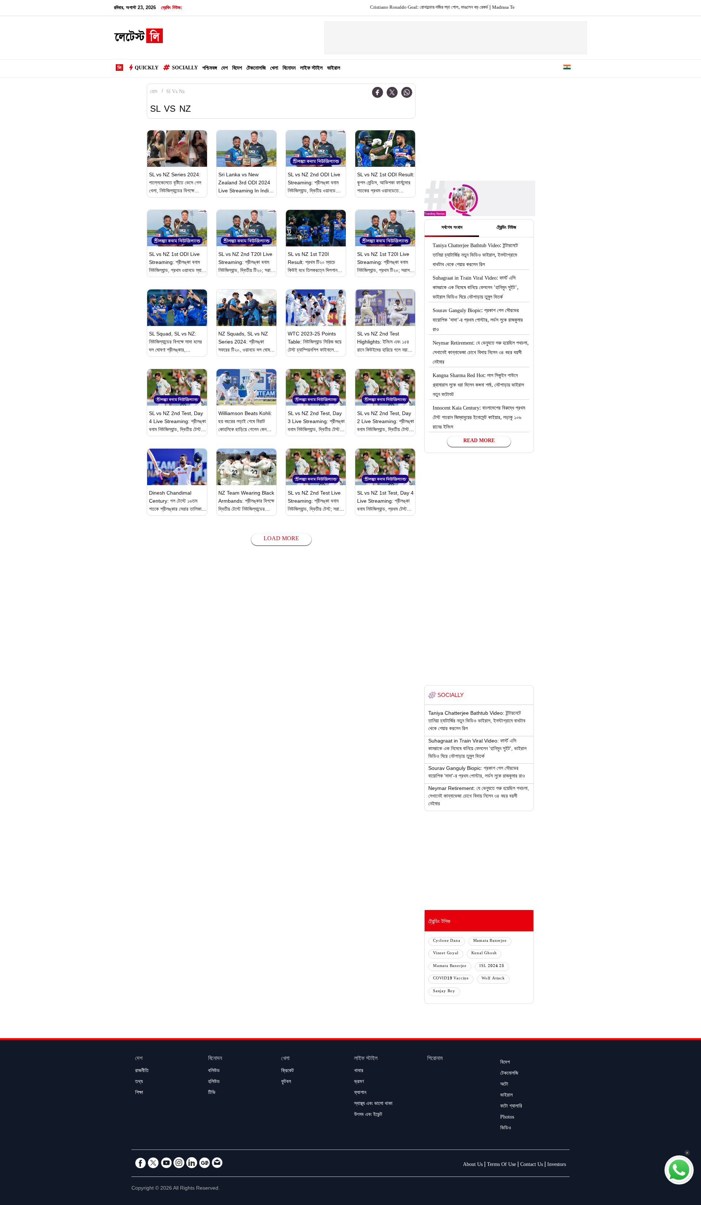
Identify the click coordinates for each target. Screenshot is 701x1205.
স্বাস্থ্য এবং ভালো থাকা (373, 1104)
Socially (185, 69)
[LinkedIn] (191, 1162)
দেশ (224, 69)
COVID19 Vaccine (451, 979)
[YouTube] (166, 1162)
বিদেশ (237, 69)
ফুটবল (286, 1082)
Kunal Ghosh (484, 954)
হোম (153, 92)
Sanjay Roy (444, 992)
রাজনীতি (142, 1071)
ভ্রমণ (359, 1082)
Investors (556, 1165)
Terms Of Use (501, 1165)
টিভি (211, 1093)
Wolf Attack (493, 979)
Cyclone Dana (446, 941)
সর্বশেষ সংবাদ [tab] (451, 228)
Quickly (146, 69)
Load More (281, 539)
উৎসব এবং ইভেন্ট (368, 1115)
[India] (567, 68)
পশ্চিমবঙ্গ (209, 69)
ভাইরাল (333, 69)
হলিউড (214, 1082)
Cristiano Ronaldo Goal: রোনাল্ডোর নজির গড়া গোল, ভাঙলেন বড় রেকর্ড (400, 8)
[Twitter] (392, 92)
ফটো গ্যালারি (511, 1107)
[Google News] (204, 1162)
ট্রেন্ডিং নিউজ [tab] (506, 228)
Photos (507, 1118)
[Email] (217, 1162)
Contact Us (531, 1165)
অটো (504, 1085)
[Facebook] (377, 92)
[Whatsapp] (406, 92)
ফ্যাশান (360, 1093)
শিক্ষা (139, 1093)
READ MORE (479, 441)
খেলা (274, 69)
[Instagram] (178, 1162)
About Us (473, 1165)
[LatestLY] (138, 38)
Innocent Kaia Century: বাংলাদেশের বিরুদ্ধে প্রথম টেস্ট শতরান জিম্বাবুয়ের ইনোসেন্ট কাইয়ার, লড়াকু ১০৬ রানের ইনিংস (479, 418)
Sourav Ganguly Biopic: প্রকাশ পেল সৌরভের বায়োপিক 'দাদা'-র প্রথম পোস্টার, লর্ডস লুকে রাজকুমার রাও (478, 320)
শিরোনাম (435, 1059)
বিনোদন (289, 69)
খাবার (358, 1071)
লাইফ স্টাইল (311, 69)
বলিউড (214, 1071)
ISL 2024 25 (491, 966)
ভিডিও (505, 1129)
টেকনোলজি (256, 69)
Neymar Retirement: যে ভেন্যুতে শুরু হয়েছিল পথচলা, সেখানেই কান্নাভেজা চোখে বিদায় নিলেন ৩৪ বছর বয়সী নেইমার (481, 353)
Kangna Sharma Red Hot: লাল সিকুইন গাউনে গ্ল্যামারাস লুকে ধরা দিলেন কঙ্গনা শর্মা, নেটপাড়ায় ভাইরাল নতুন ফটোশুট (478, 385)
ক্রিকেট (287, 1071)
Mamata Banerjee (490, 941)
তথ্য (139, 1082)
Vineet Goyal (446, 954)
